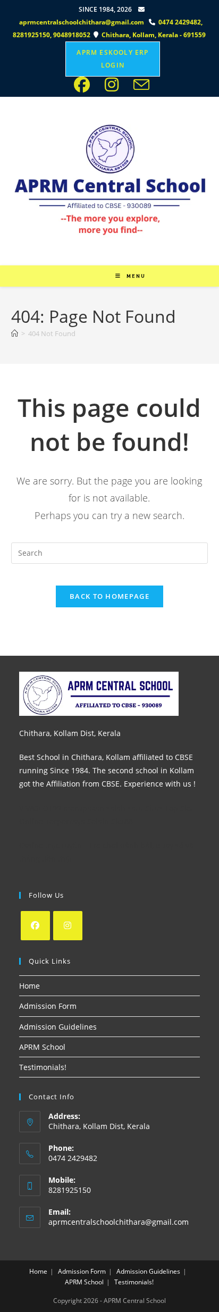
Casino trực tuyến (50, 845)
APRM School (42, 1047)
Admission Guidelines (58, 1027)
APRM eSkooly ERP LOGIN (112, 59)
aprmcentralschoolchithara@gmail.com (81, 22)
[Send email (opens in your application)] (139, 85)
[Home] (14, 333)
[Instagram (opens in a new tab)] (114, 85)
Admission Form (48, 1006)
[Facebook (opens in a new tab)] (85, 85)
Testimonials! (42, 1067)
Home (29, 986)
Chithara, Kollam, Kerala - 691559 (154, 34)
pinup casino (112, 3)
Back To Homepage (109, 596)
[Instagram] (67, 925)
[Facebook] (35, 925)
